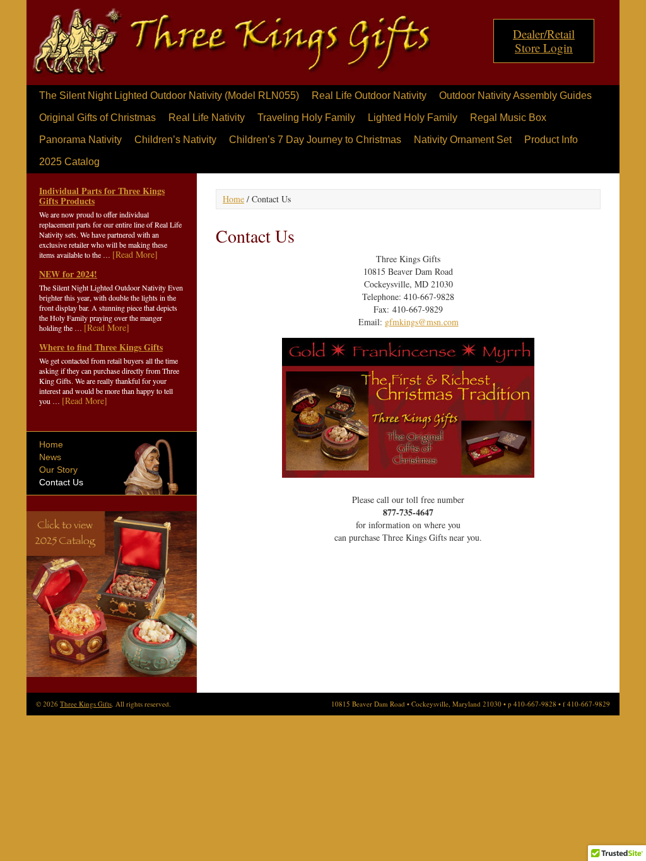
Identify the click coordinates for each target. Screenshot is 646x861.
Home (51, 444)
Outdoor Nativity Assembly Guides (515, 95)
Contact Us (61, 482)
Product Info (551, 139)
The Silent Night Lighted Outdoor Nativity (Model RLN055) (169, 95)
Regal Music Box (508, 117)
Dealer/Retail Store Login (544, 40)
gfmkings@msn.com (422, 322)
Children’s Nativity (175, 139)
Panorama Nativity (80, 139)
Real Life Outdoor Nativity (369, 95)
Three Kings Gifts (231, 45)
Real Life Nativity (206, 117)
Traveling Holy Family (306, 117)
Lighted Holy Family (412, 117)
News (50, 457)
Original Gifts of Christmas (97, 117)
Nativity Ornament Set (463, 139)
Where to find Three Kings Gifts (101, 347)
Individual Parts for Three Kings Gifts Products (102, 195)
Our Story (58, 470)
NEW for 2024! (68, 273)
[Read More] (135, 254)
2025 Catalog (69, 161)
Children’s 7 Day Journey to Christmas (315, 139)
